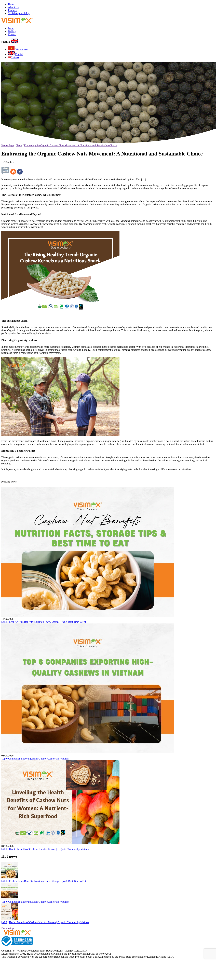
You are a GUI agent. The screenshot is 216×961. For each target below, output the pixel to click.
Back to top (7, 928)
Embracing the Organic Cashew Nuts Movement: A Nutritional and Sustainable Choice (70, 145)
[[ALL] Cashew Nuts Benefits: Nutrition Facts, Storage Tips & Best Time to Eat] (87, 615)
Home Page (7, 145)
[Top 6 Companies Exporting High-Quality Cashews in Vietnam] (87, 752)
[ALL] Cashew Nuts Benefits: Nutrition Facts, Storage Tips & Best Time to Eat (43, 621)
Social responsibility (19, 13)
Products (12, 10)
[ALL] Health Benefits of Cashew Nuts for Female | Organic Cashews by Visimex (45, 849)
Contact (12, 34)
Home (11, 4)
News (11, 28)
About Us (13, 7)
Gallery (12, 31)
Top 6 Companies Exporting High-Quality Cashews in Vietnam (35, 758)
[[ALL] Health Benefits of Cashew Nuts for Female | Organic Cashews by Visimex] (60, 843)
